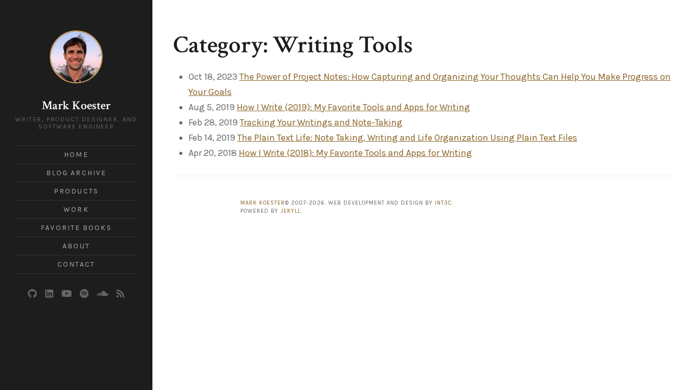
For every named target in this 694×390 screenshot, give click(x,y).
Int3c (443, 203)
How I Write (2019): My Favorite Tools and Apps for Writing (353, 107)
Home (76, 154)
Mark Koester (76, 105)
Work (76, 209)
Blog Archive (76, 173)
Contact (76, 264)
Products (76, 191)
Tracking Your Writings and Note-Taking (321, 122)
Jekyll (290, 211)
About (76, 246)
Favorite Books (76, 227)
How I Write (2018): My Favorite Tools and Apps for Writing (355, 152)
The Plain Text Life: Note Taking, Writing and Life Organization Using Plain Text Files (407, 137)
